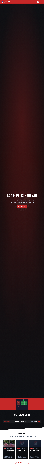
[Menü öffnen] (41, 2)
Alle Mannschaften (22, 206)
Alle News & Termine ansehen (22, 462)
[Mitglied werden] (38, 2)
